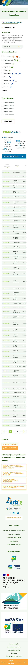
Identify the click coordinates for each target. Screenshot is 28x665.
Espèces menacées (9, 105)
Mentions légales (14, 644)
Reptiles (6, 80)
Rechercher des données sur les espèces (14, 530)
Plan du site (14, 653)
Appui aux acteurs (11, 662)
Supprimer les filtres (9, 27)
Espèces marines (8, 111)
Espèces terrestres (9, 114)
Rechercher (8, 121)
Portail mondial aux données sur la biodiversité (13, 487)
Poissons (6, 86)
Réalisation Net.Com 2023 (14, 656)
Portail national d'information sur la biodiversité (10, 481)
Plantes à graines (8, 60)
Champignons (8, 56)
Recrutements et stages (14, 544)
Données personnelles (14, 647)
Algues (6, 70)
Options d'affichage (10, 156)
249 (21, 431)
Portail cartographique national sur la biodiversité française (13, 474)
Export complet (10, 448)
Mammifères (7, 73)
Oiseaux (6, 77)
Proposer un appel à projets (14, 537)
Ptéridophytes (8, 63)
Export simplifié (10, 444)
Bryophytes (7, 67)
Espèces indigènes (9, 108)
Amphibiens (7, 83)
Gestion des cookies (14, 650)
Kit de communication (14, 534)
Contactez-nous (15, 518)
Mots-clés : (6, 32)
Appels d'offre (14, 541)
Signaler (3, 662)
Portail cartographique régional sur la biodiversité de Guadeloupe (13, 467)
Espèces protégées (9, 102)
